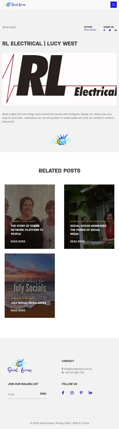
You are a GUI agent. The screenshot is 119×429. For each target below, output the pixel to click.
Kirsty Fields (90, 30)
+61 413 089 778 (74, 372)
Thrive (85, 423)
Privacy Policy (63, 423)
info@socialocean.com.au (78, 368)
